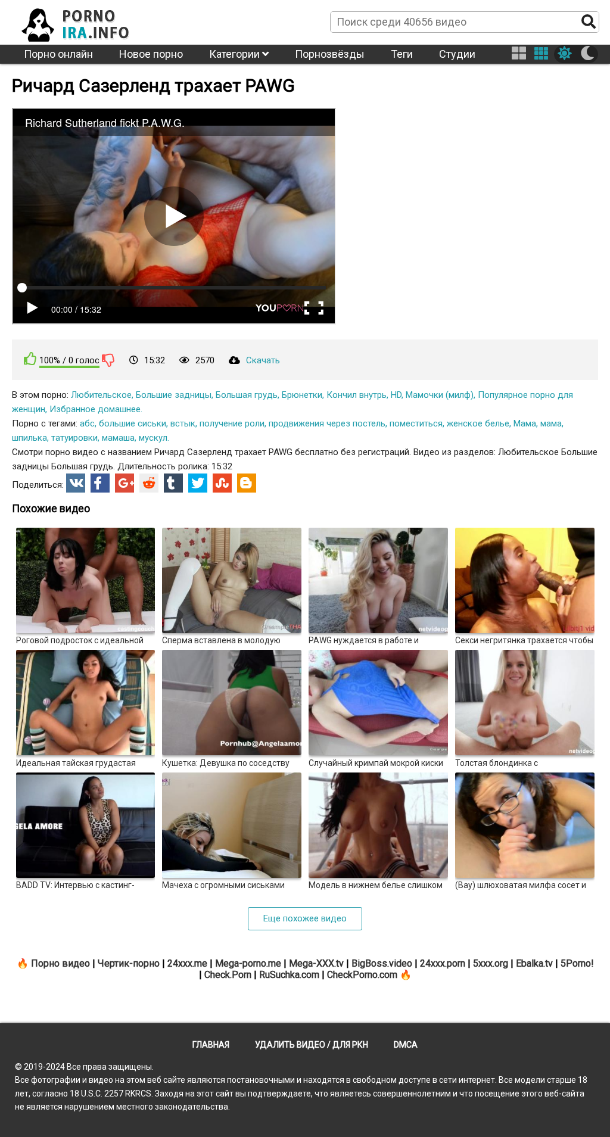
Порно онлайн (58, 54)
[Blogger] (246, 483)
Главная (210, 1044)
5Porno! (577, 963)
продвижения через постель (327, 423)
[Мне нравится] (30, 358)
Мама (524, 423)
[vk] (75, 483)
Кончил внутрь (356, 395)
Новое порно (151, 54)
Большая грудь (247, 395)
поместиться (416, 423)
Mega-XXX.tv (316, 963)
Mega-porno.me (248, 963)
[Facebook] (100, 483)
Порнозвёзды (330, 54)
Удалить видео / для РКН (311, 1044)
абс (87, 423)
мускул (153, 437)
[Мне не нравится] (108, 359)
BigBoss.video (381, 963)
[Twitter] (197, 483)
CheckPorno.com (362, 974)
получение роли (232, 423)
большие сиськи (132, 423)
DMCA (406, 1044)
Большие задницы (173, 395)
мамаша (118, 437)
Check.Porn (227, 974)
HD (396, 395)
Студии (457, 54)
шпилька (29, 437)
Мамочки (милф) (440, 395)
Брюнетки (302, 395)
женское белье (478, 423)
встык (182, 423)
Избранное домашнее (95, 409)
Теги (402, 54)
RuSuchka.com (289, 974)
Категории (235, 54)
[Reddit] (148, 483)
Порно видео (60, 963)
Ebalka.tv (534, 963)
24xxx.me (187, 963)
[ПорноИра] (86, 21)
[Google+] (124, 483)
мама (551, 423)
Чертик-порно (129, 963)
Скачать (263, 360)
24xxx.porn (442, 963)
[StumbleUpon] (222, 483)
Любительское (101, 395)
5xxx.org (490, 963)
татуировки (74, 437)
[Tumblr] (173, 483)
